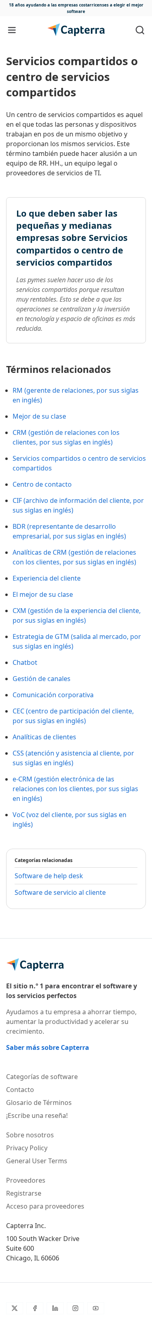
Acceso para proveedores (45, 1206)
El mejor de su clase (43, 594)
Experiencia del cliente (47, 578)
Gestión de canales (42, 678)
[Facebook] (34, 1308)
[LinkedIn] (55, 1308)
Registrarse (23, 1193)
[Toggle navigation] (12, 30)
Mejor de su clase (39, 416)
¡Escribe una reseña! (37, 1115)
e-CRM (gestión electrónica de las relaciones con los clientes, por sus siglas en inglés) (75, 789)
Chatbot (25, 662)
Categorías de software (42, 1076)
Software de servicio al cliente (60, 892)
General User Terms (36, 1160)
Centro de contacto (42, 484)
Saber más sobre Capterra (47, 1047)
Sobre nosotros (30, 1134)
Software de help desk (49, 875)
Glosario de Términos (39, 1102)
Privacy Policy (26, 1147)
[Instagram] (75, 1308)
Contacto (20, 1089)
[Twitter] (14, 1308)
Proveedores (25, 1180)
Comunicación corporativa (53, 694)
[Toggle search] (140, 30)
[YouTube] (95, 1308)
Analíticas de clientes (44, 736)
